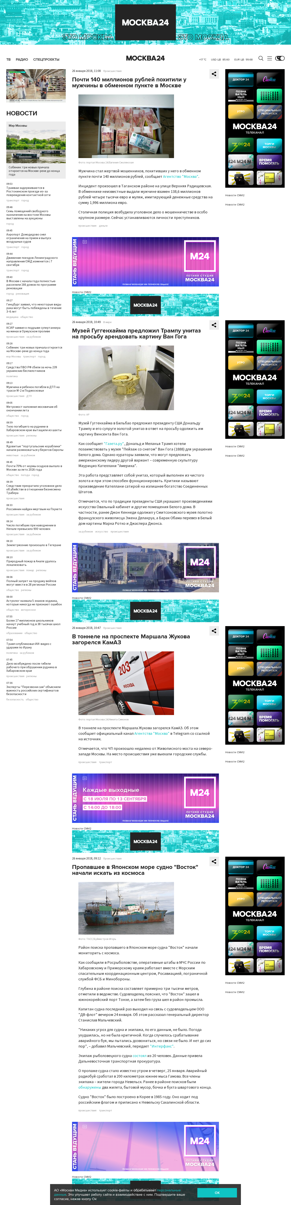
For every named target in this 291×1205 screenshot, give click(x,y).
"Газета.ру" (114, 444)
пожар (30, 570)
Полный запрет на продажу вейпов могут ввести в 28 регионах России (31, 583)
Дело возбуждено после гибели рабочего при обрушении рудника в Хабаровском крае (31, 667)
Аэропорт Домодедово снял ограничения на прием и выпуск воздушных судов (28, 238)
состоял (139, 1056)
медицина (12, 317)
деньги (103, 225)
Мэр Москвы (18, 126)
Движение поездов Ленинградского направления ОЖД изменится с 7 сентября (32, 261)
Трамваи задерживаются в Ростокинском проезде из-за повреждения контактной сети (28, 191)
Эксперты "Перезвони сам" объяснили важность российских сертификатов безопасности (33, 690)
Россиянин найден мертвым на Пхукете (34, 509)
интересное (28, 610)
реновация (22, 293)
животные (12, 455)
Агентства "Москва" (151, 733)
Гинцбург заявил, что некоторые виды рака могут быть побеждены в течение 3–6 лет (34, 308)
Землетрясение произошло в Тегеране (33, 545)
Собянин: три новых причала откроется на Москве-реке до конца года (34, 171)
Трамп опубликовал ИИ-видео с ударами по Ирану (28, 646)
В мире (107, 322)
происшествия (15, 336)
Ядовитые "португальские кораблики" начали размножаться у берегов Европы (34, 448)
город (25, 200)
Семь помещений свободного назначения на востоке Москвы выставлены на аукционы (28, 214)
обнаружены (89, 1087)
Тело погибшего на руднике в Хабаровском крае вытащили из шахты (34, 428)
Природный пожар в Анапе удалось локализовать (31, 563)
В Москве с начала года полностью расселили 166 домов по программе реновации (31, 284)
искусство (101, 531)
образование (14, 633)
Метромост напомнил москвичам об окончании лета (31, 409)
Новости (21, 113)
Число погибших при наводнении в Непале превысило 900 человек (31, 527)
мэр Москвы (13, 356)
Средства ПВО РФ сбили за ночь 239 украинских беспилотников (31, 369)
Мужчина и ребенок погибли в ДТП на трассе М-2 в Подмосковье (33, 389)
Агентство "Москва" (180, 176)
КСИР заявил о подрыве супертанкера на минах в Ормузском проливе (33, 330)
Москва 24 (145, 58)
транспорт (12, 200)
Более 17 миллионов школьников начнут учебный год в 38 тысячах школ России (33, 624)
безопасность (15, 699)
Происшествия (112, 71)
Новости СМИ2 (81, 292)
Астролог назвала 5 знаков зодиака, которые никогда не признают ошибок (34, 603)
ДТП (29, 396)
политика (12, 376)
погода (25, 475)
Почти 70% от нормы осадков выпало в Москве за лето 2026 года (34, 468)
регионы (31, 435)
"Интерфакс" (162, 1046)
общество (26, 317)
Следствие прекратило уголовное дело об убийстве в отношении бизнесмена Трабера (34, 489)
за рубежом (33, 336)
